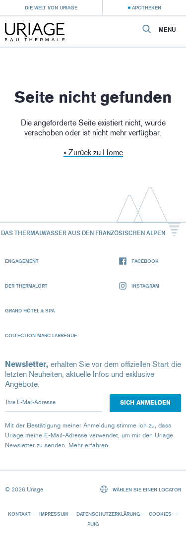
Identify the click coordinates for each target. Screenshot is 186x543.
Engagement (22, 261)
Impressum (53, 514)
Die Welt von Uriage (51, 7)
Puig (93, 524)
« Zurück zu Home (93, 152)
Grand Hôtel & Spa (30, 310)
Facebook (145, 261)
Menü (167, 29)
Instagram (145, 286)
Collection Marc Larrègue (41, 335)
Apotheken (146, 7)
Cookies (160, 514)
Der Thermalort (26, 286)
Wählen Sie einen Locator (146, 489)
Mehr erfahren (88, 445)
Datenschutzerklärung (108, 514)
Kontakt (19, 514)
